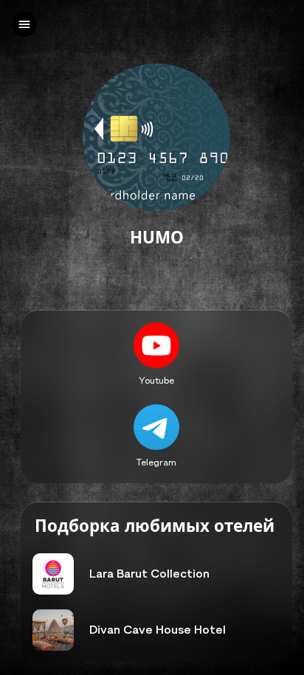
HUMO (157, 238)
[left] (24, 24)
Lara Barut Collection (149, 574)
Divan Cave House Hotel (157, 630)
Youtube (156, 380)
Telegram (156, 462)
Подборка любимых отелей (154, 526)
